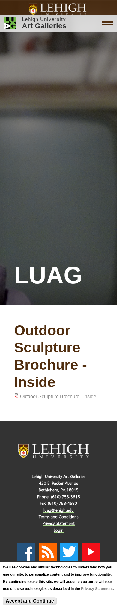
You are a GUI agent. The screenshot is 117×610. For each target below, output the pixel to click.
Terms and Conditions (58, 516)
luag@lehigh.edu (59, 510)
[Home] (59, 10)
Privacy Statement (97, 589)
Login (59, 530)
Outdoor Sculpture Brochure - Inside (58, 396)
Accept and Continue (30, 600)
